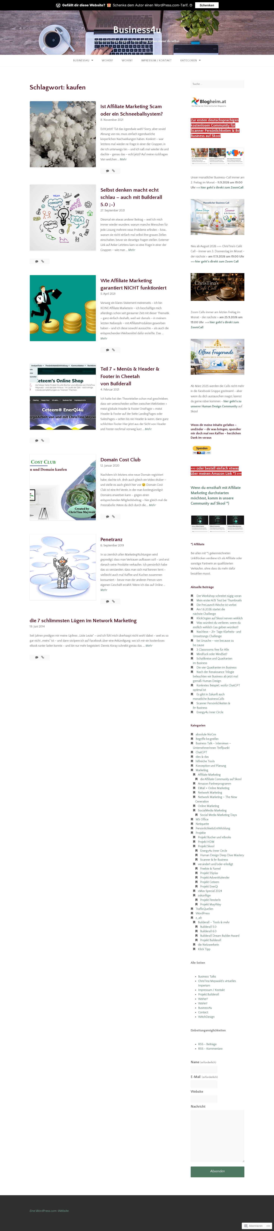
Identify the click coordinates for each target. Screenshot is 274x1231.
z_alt (199, 918)
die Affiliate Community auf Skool (221, 779)
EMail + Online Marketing (213, 788)
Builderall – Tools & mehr (214, 922)
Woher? (107, 60)
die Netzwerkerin (208, 944)
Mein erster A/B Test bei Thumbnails (219, 600)
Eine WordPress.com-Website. (49, 1211)
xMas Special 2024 (210, 891)
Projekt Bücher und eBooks (214, 837)
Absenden (217, 1171)
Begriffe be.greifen (207, 739)
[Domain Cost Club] (113, 516)
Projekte (201, 833)
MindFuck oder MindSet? (211, 654)
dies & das (202, 756)
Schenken (207, 5)
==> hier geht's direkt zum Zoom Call (215, 261)
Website (197, 1092)
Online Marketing (208, 806)
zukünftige (204, 895)
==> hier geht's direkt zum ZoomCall (219, 187)
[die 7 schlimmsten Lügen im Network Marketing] (42, 657)
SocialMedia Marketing (212, 810)
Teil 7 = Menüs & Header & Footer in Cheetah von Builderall (129, 376)
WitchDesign (206, 1017)
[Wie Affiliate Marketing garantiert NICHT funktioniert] (113, 350)
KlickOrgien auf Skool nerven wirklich (219, 618)
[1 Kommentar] (108, 350)
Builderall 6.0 (208, 931)
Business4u (137, 30)
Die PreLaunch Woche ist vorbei (216, 605)
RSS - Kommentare (210, 1048)
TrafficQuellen (204, 909)
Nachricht (198, 1107)
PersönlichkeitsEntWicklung (213, 828)
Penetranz (111, 539)
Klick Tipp (204, 949)
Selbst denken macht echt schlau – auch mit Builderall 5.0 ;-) (131, 197)
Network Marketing (210, 792)
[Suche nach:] (217, 84)
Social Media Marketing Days (218, 815)
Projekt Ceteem (209, 882)
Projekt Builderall (210, 940)
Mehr (123, 160)
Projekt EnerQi (209, 886)
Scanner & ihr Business (214, 859)
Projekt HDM (206, 841)
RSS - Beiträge (207, 1044)
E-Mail (204, 1077)
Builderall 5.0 (208, 926)
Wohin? (127, 60)
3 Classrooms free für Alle (212, 649)
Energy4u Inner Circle (209, 712)
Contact (203, 1012)
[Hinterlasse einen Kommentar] (108, 171)
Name (203, 1062)
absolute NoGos (206, 734)
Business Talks (207, 976)
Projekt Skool (206, 846)
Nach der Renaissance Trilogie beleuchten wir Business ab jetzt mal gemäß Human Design (215, 676)
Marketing (202, 770)
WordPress (203, 913)
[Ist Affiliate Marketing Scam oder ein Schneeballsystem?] (113, 171)
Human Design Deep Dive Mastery (222, 855)
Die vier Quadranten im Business (216, 667)
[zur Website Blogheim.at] (209, 106)
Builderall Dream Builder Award (219, 935)
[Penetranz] (113, 601)
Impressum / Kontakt (156, 60)
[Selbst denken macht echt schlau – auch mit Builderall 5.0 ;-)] (42, 261)
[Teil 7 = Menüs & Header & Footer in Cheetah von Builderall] (42, 440)
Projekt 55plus (209, 873)
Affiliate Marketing (209, 774)
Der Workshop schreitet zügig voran (218, 596)
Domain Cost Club (120, 460)
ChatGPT (201, 752)
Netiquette (202, 824)
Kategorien (188, 60)
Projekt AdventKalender (214, 877)
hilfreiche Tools (205, 761)
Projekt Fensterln (210, 900)
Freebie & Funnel (210, 868)
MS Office (202, 819)
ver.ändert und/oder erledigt (215, 864)
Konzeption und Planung (211, 765)
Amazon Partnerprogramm (214, 783)
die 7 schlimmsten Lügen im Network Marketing (83, 621)
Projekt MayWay (210, 904)
